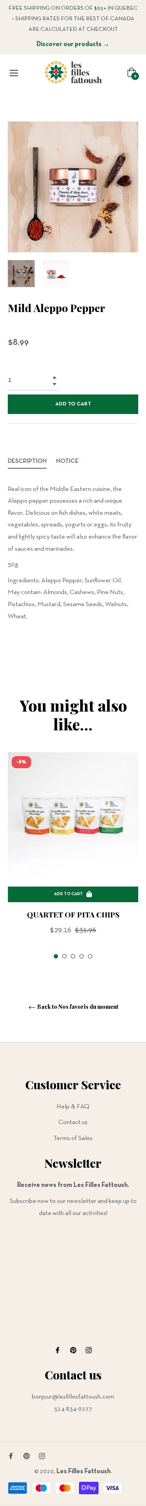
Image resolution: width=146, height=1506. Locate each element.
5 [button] (90, 956)
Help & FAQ (73, 1107)
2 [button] (64, 956)
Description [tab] (27, 461)
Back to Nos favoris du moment (77, 1007)
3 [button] (73, 956)
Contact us (73, 1122)
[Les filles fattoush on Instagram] (89, 1350)
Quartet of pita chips (73, 914)
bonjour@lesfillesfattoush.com (73, 1397)
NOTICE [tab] (68, 461)
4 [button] (81, 956)
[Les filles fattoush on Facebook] (58, 1350)
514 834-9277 (73, 1409)
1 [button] (56, 956)
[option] (73, 856)
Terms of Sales (73, 1138)
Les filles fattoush (83, 1471)
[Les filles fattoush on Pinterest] (73, 1350)
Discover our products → (73, 44)
